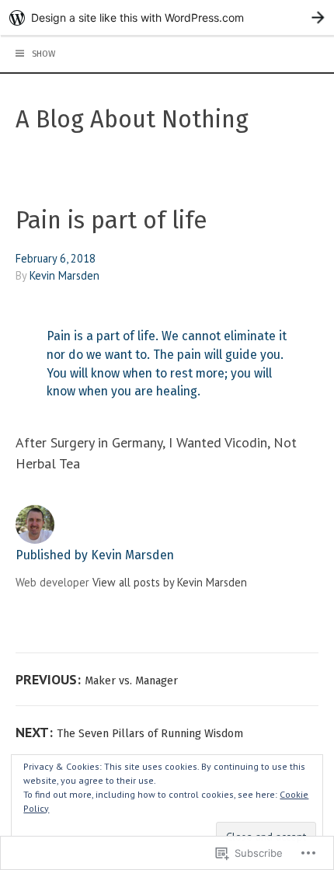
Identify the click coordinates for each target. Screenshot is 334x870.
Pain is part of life (111, 220)
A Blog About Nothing (132, 119)
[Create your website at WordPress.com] (167, 17)
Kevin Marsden (64, 275)
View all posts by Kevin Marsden (169, 582)
